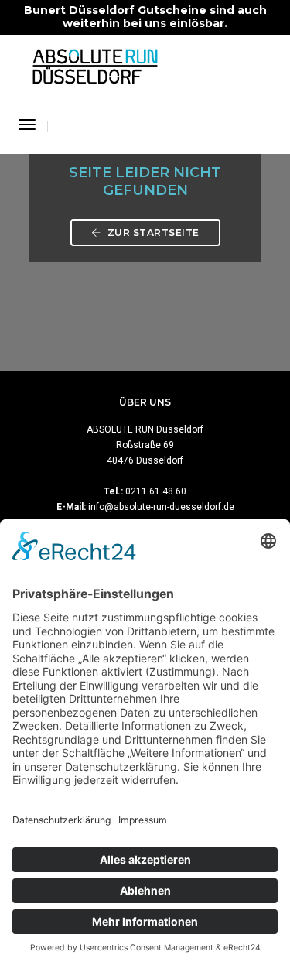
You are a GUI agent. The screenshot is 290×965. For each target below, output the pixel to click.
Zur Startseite (152, 232)
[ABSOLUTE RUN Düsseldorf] (95, 65)
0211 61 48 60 (155, 491)
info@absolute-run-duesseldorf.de (161, 506)
